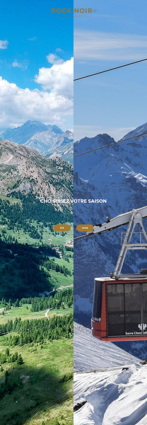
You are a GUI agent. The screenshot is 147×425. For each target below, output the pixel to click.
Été (62, 228)
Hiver (85, 228)
